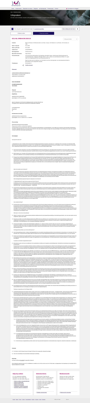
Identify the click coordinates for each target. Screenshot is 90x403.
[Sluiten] (77, 29)
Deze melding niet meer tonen (69, 28)
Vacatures (36, 399)
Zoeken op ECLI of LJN (19, 383)
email (63, 399)
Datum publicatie (15, 47)
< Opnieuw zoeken (21, 33)
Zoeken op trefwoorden (18, 382)
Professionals (50, 8)
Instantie (14, 42)
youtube (77, 399)
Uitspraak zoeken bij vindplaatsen (21, 387)
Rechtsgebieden (15, 51)
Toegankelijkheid (28, 399)
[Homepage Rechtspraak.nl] (15, 3)
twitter (70, 399)
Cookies (23, 399)
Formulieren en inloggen (73, 8)
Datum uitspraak (15, 45)
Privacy (20, 399)
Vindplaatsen (15, 63)
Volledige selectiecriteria (42, 392)
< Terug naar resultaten (43, 33)
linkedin (75, 399)
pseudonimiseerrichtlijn (39, 28)
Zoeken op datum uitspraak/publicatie (21, 381)
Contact (56, 8)
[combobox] (70, 39)
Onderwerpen (18, 8)
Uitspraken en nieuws (27, 8)
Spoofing (33, 399)
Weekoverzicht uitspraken (65, 392)
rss (61, 399)
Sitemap (17, 399)
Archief (40, 399)
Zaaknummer (15, 49)
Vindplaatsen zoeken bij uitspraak (21, 386)
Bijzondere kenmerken (17, 53)
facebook (72, 399)
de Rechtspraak (42, 8)
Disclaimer (43, 399)
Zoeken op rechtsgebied (19, 385)
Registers (36, 8)
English (14, 399)
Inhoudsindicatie (15, 55)
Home (13, 8)
